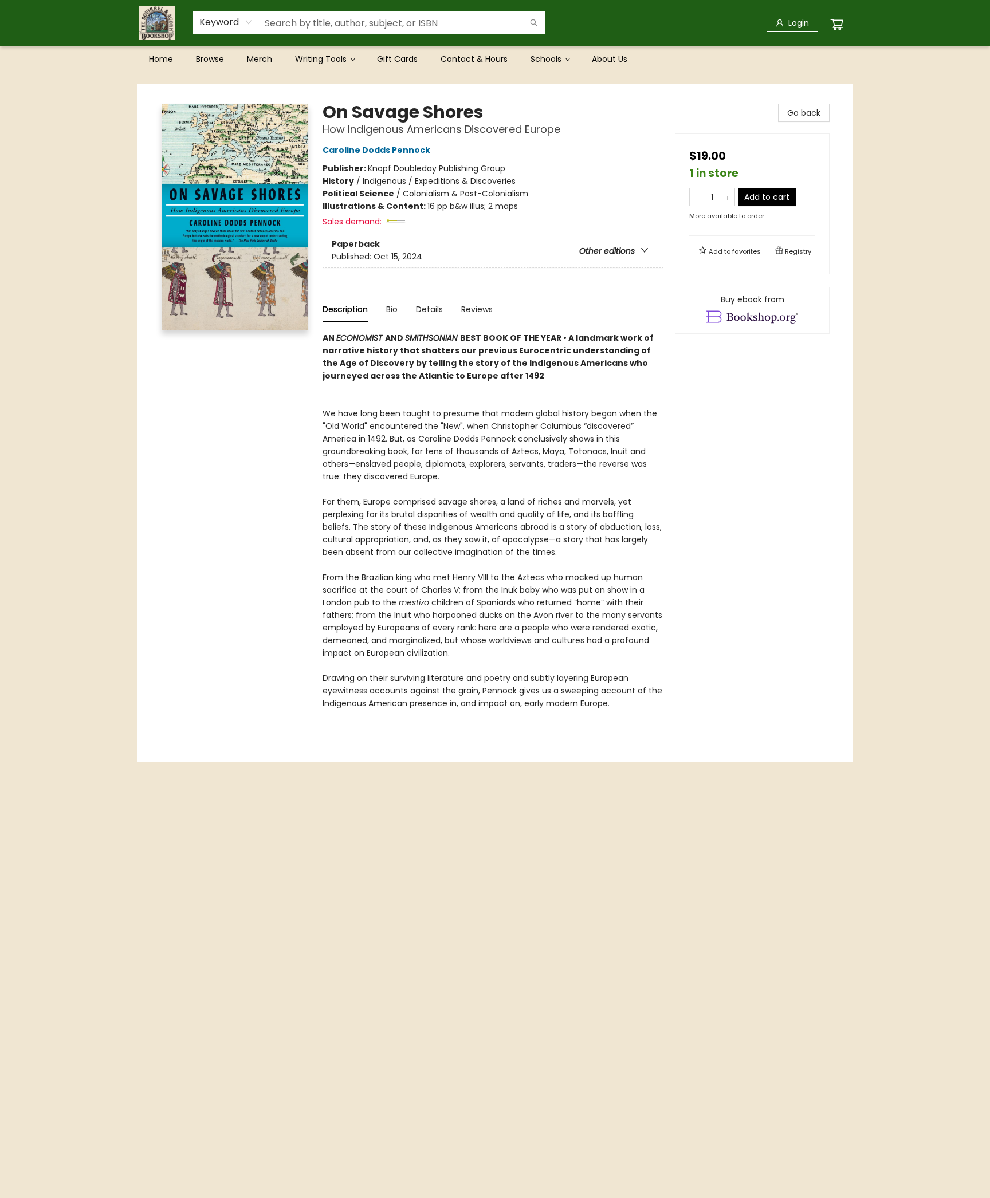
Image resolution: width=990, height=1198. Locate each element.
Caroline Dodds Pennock (376, 150)
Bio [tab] (392, 309)
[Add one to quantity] (727, 197)
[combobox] (226, 22)
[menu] (495, 59)
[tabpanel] (493, 534)
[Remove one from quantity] (697, 197)
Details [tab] (429, 309)
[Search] (533, 22)
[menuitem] (161, 59)
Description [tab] (345, 309)
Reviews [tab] (477, 309)
